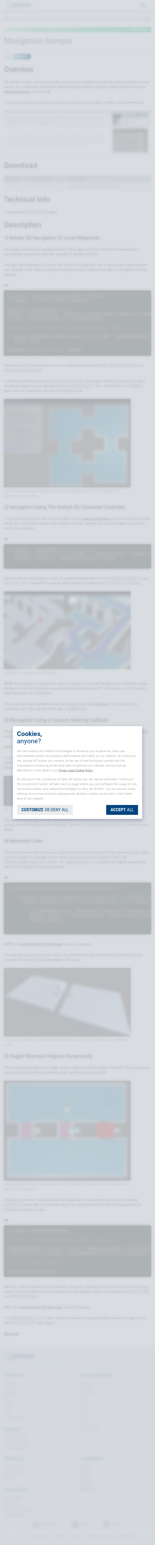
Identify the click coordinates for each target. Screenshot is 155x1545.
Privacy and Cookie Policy (76, 770)
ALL (122, 809)
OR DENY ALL (44, 809)
